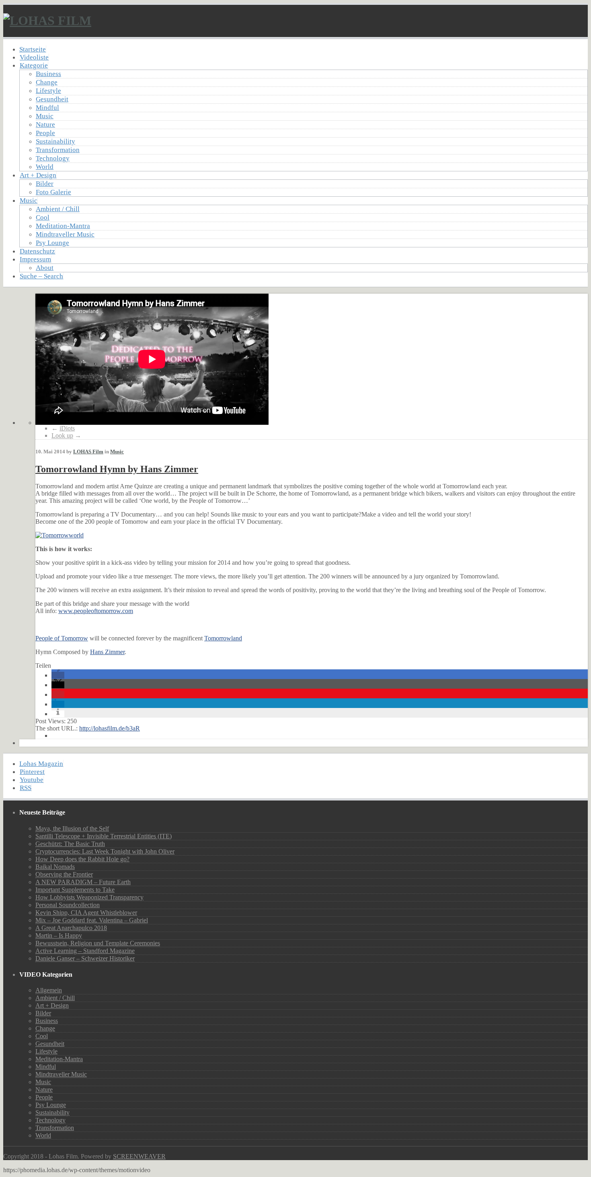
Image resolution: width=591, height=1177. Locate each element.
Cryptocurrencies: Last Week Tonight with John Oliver (104, 851)
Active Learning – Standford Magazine (85, 950)
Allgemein (48, 990)
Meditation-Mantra (63, 226)
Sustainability (55, 141)
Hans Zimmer (107, 651)
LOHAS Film (88, 452)
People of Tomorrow (61, 638)
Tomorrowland (223, 638)
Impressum (35, 259)
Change (46, 82)
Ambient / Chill (58, 209)
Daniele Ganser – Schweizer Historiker (85, 958)
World (44, 167)
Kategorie (34, 65)
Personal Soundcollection (67, 904)
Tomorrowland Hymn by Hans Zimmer (116, 469)
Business (48, 74)
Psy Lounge (52, 243)
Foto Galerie (53, 192)
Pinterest (32, 772)
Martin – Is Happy (58, 935)
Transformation (58, 150)
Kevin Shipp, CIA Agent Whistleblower (86, 912)
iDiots (67, 428)
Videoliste (34, 57)
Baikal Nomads (55, 866)
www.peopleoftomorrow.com (95, 610)
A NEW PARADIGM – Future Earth (83, 882)
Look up (62, 435)
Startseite (32, 49)
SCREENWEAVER (139, 1156)
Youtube (31, 780)
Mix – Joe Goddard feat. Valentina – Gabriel (91, 920)
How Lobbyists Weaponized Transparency (89, 897)
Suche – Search (41, 276)
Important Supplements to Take (75, 889)
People (45, 133)
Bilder (44, 183)
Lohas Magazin (41, 764)
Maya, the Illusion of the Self (72, 828)
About (44, 268)
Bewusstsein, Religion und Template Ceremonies (97, 943)
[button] (57, 675)
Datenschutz (37, 251)
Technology (53, 158)
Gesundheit (52, 99)
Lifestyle (48, 91)
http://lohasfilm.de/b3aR (109, 728)
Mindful (47, 107)
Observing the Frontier (64, 874)
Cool (42, 217)
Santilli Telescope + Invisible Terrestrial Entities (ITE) (103, 836)
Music (44, 116)
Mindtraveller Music (65, 234)
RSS (25, 788)
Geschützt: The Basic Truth (70, 843)
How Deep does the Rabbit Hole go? (82, 859)
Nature (45, 124)
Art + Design (38, 175)
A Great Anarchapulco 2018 (71, 927)
